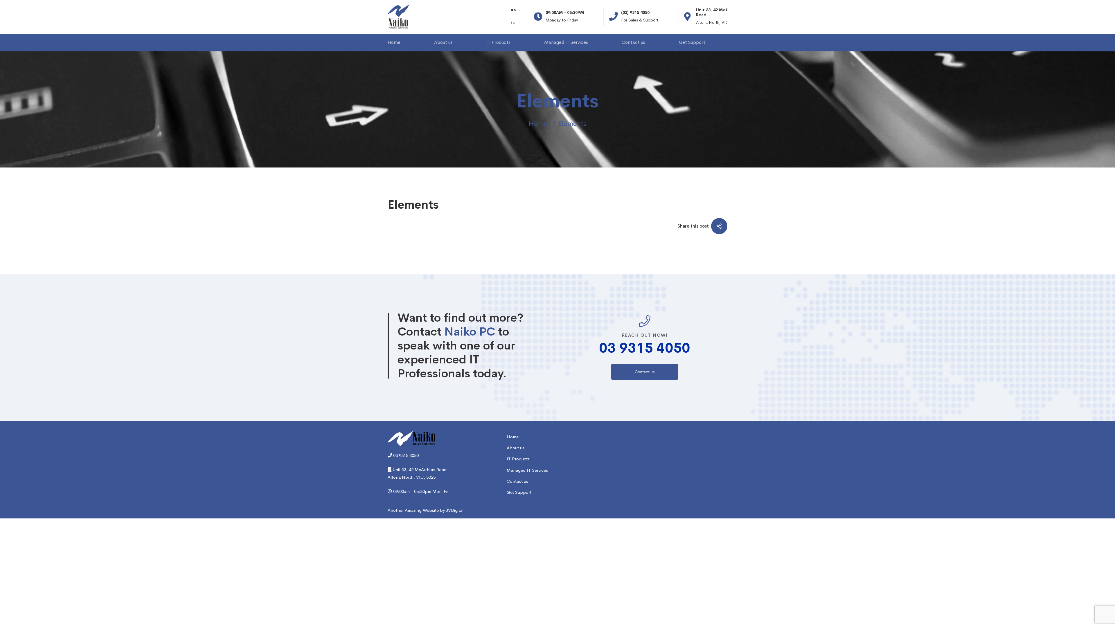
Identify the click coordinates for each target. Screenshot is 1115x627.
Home (538, 123)
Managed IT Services (527, 470)
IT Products (518, 459)
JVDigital (454, 510)
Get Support (519, 492)
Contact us (517, 481)
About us (515, 448)
